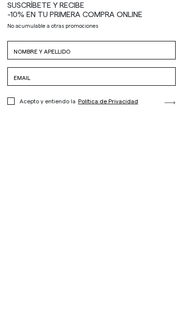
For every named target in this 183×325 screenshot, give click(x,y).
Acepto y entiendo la (79, 100)
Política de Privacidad (108, 100)
